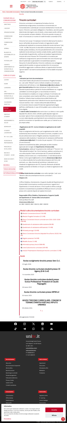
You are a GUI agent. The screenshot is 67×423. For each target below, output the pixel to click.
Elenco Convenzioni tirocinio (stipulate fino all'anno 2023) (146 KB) (41, 234)
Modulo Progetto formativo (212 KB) (33, 216)
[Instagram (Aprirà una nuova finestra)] (24, 324)
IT (64, 1)
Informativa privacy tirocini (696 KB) (33, 244)
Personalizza (7, 418)
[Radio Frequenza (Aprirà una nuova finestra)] (51, 329)
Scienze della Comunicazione (13, 12)
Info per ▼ (23, 1)
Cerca (29, 1)
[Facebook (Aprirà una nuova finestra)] (15, 324)
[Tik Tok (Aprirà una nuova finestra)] (15, 329)
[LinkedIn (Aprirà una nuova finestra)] (42, 324)
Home (3, 12)
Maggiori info (23, 178)
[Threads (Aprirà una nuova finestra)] (42, 329)
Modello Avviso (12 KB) (29, 241)
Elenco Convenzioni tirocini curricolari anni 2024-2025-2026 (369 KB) (40, 220)
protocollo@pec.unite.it (31, 348)
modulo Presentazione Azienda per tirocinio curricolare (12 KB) (41, 250)
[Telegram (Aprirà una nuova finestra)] (24, 329)
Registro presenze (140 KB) (30, 238)
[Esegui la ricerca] (45, 1)
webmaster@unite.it (31, 350)
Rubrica (51, 1)
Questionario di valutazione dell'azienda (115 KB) (37, 227)
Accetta (54, 410)
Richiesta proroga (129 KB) (30, 230)
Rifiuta (54, 415)
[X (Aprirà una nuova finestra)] (33, 324)
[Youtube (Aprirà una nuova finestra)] (51, 324)
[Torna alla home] (29, 6)
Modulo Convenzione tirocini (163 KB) (34, 213)
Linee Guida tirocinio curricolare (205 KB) (35, 247)
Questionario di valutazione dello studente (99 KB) (38, 224)
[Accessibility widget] (63, 419)
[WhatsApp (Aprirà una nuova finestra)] (33, 329)
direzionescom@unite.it (26, 202)
